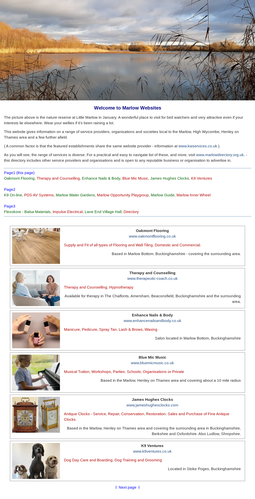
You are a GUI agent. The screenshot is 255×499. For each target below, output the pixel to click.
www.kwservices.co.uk (197, 146)
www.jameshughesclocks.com (152, 405)
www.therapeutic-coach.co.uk (152, 278)
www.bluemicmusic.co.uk (152, 363)
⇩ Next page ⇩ (128, 487)
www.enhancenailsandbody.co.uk (152, 321)
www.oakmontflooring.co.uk (152, 236)
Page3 (9, 206)
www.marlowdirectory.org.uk (220, 155)
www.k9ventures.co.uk (152, 451)
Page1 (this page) (19, 173)
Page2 (9, 189)
